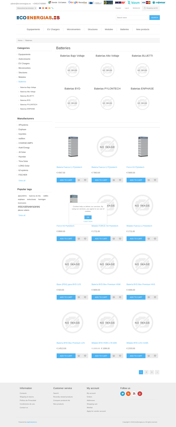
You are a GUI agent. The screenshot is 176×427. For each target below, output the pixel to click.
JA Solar (22, 152)
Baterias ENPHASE (27, 109)
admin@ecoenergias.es (21, 4)
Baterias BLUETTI (27, 96)
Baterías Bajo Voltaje (28, 87)
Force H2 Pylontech (65, 226)
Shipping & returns (27, 397)
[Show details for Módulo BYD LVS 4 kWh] (142, 322)
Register (118, 8)
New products (142, 29)
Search (56, 393)
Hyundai (22, 157)
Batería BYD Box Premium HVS (141, 284)
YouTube (134, 393)
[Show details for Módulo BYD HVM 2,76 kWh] (107, 322)
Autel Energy (24, 148)
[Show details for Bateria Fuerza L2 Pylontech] (107, 147)
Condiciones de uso (27, 404)
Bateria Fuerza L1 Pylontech (69, 167)
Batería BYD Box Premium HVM (106, 284)
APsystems (23, 125)
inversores (22, 203)
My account (91, 393)
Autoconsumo (24, 59)
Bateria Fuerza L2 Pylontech (104, 167)
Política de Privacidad (28, 400)
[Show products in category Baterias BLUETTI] (142, 70)
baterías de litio (35, 196)
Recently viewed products (63, 397)
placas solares (23, 210)
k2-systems (23, 170)
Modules (109, 29)
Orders (89, 397)
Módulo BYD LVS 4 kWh (137, 343)
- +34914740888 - (39, 4)
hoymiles (22, 134)
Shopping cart (92, 404)
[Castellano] (43, 8)
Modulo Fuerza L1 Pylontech (139, 226)
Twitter (122, 393)
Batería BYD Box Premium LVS (71, 343)
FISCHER (23, 175)
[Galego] (52, 8)
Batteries (124, 29)
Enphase (22, 129)
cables (45, 196)
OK (88, 217)
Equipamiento (33, 29)
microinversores (29, 206)
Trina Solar (23, 161)
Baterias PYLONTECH (28, 104)
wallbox (22, 139)
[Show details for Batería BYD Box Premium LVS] (72, 322)
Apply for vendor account (96, 411)
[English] (40, 8)
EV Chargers (53, 29)
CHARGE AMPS (26, 143)
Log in (127, 8)
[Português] (46, 8)
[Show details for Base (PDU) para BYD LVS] (72, 264)
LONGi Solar (24, 166)
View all (22, 181)
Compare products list (61, 400)
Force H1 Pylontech (135, 167)
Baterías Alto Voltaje (27, 92)
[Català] (49, 8)
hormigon (42, 199)
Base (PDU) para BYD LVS (69, 284)
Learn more (88, 221)
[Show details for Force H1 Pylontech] (142, 147)
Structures (93, 29)
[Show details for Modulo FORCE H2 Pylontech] (107, 205)
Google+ (140, 393)
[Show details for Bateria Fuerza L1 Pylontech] (72, 147)
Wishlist (90, 407)
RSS (128, 393)
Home (20, 40)
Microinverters (73, 29)
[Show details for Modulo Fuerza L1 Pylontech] (142, 205)
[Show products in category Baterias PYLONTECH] (107, 103)
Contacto (23, 393)
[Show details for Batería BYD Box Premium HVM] (107, 264)
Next (157, 372)
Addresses (91, 400)
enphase (21, 199)
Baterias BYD (25, 100)
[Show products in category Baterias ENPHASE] (142, 103)
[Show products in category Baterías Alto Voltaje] (107, 70)
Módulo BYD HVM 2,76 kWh (104, 343)
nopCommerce (32, 422)
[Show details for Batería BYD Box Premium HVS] (142, 264)
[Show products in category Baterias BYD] (72, 103)
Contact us (24, 407)
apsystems (22, 196)
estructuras (31, 199)
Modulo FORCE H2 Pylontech (105, 226)
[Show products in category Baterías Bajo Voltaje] (72, 70)
